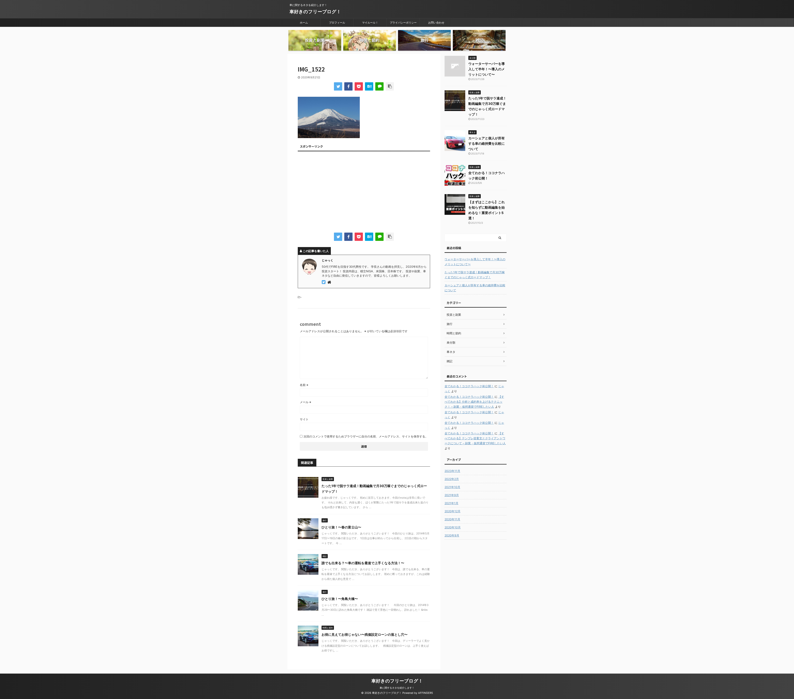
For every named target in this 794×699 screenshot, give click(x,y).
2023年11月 (452, 471)
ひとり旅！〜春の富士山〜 (341, 527)
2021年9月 (452, 495)
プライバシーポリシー (403, 22)
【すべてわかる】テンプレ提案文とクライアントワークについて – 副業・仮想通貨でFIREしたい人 (475, 438)
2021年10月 (452, 487)
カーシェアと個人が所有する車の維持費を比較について (486, 143)
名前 (304, 385)
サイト (304, 419)
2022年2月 (452, 479)
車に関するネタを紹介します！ (397, 687)
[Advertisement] (364, 193)
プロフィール (337, 22)
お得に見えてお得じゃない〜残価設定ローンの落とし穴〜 (365, 634)
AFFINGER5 (425, 692)
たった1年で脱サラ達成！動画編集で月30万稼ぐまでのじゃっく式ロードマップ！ (475, 274)
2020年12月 (452, 511)
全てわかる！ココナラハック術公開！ (469, 386)
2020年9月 (452, 535)
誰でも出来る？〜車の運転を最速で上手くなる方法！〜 (363, 563)
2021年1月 (451, 503)
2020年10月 (453, 527)
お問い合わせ (436, 22)
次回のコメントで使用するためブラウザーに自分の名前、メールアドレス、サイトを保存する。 (366, 436)
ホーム (304, 22)
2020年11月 (452, 519)
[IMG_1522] (369, 86)
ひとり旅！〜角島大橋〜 (340, 599)
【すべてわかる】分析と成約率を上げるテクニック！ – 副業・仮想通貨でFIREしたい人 (474, 401)
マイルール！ (370, 22)
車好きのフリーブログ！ (315, 11)
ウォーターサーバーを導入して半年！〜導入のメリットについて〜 (486, 69)
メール (305, 402)
